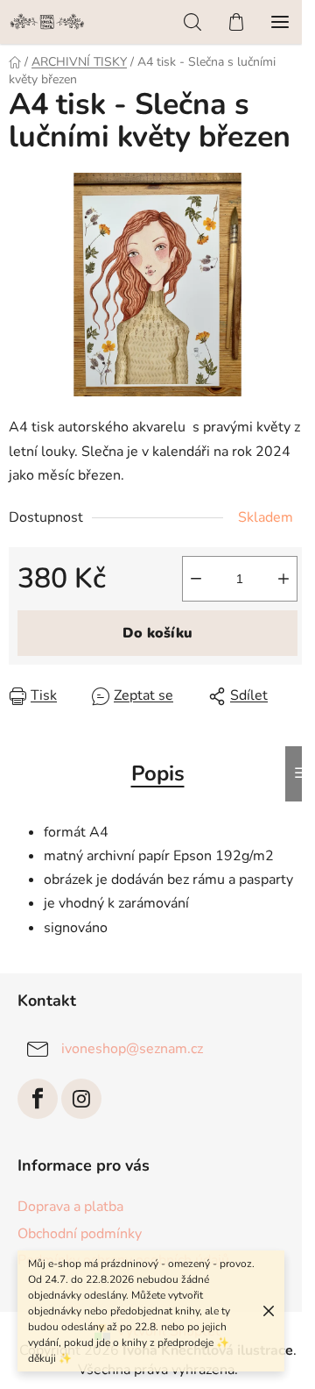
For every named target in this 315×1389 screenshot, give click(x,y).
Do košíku (157, 633)
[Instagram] (81, 1099)
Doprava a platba (70, 1206)
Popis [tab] (158, 773)
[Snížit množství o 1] (196, 579)
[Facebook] (38, 1099)
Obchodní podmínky (80, 1233)
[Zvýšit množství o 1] (283, 579)
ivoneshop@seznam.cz (132, 1048)
